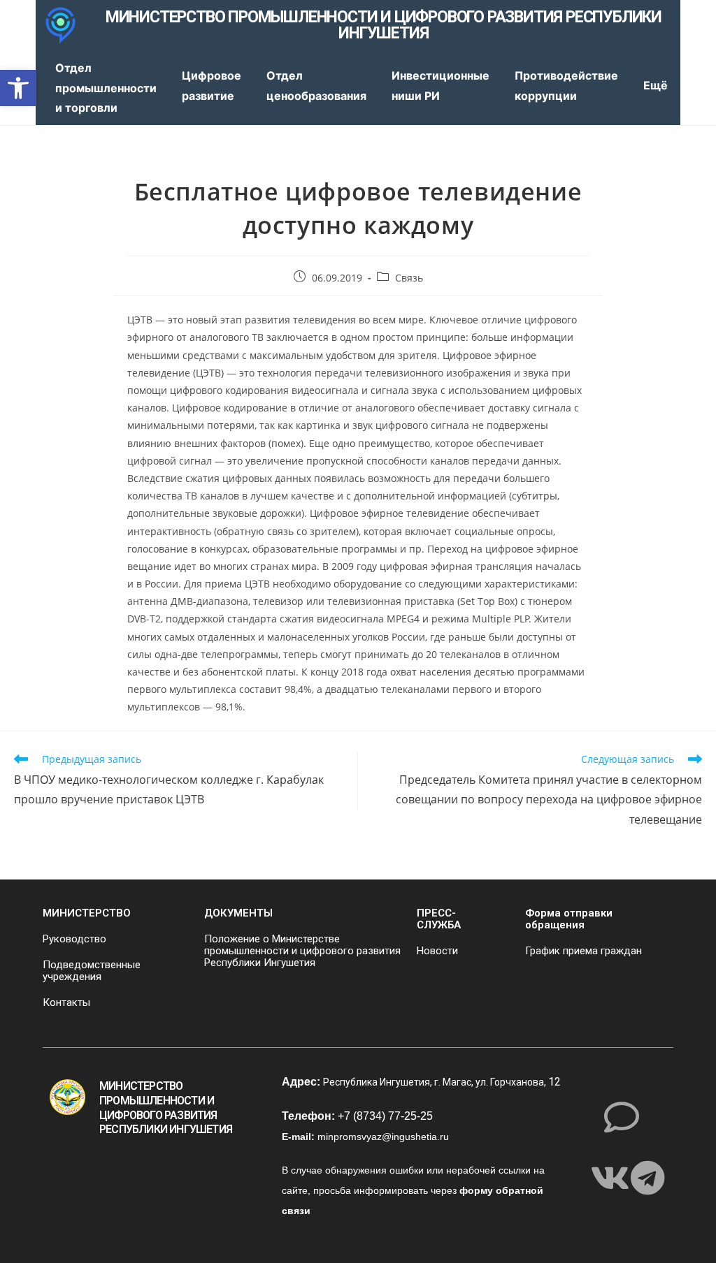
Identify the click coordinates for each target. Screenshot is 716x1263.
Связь (409, 277)
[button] (18, 88)
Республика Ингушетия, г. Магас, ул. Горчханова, (435, 1082)
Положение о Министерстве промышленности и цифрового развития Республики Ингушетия (302, 951)
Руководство (74, 939)
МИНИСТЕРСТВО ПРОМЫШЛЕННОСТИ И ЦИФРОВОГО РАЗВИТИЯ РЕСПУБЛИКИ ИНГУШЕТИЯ (383, 25)
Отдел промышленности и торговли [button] (106, 88)
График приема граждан (583, 950)
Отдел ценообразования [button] (316, 85)
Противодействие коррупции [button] (566, 85)
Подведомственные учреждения (92, 970)
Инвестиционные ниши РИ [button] (440, 85)
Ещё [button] (655, 85)
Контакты (66, 1002)
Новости (437, 950)
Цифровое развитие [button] (211, 85)
